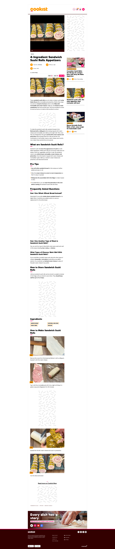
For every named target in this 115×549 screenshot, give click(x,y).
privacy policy (55, 535)
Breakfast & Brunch (48, 505)
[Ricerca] (74, 9)
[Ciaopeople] (84, 546)
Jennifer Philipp (34, 72)
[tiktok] (31, 525)
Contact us (54, 539)
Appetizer (41, 505)
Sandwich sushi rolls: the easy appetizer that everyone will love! (75, 101)
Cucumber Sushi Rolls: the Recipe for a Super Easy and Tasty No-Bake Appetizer (75, 73)
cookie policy (54, 537)
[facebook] (41, 525)
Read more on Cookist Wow (47, 483)
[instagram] (35, 525)
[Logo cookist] (39, 9)
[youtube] (38, 525)
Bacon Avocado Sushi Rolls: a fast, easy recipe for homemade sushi (75, 126)
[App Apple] (31, 546)
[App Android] (37, 546)
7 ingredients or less (34, 505)
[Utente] (80, 9)
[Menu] (83, 9)
